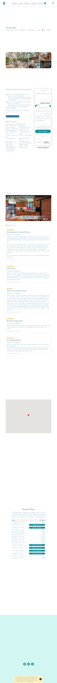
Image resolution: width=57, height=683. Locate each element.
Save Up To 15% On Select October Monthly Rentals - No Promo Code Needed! (17, 95)
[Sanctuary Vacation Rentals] (7, 3)
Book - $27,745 (37, 545)
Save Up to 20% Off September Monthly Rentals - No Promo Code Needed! (19, 102)
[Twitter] (32, 664)
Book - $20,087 (37, 550)
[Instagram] (28, 664)
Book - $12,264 (37, 553)
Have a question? (43, 147)
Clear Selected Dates (43, 125)
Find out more (30, 681)
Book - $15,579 (37, 547)
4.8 (44, 30)
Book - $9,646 (37, 527)
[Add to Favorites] (49, 30)
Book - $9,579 (37, 524)
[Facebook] (24, 664)
